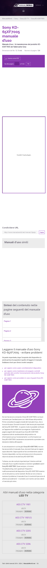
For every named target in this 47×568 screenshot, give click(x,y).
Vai (28, 64)
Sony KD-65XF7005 (37, 18)
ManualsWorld (7, 18)
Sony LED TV (24, 18)
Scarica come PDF (13, 58)
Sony (16, 18)
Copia (42, 232)
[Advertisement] (36, 31)
